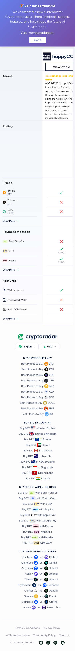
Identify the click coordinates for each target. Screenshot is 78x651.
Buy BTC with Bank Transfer (37, 492)
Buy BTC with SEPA (37, 503)
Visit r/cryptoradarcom (37, 33)
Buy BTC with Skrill (37, 531)
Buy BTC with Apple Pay (37, 514)
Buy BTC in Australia (37, 456)
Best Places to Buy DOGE (37, 402)
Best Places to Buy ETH (37, 369)
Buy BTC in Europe (37, 439)
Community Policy (44, 635)
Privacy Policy (51, 628)
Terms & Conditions (27, 628)
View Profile (61, 67)
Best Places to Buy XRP (37, 380)
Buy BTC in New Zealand (37, 461)
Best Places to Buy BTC (37, 363)
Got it (37, 40)
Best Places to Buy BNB (37, 386)
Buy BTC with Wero (37, 542)
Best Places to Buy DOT (37, 397)
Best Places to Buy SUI (37, 414)
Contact (64, 635)
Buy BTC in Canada (37, 450)
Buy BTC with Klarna (37, 526)
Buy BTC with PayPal (37, 509)
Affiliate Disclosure (18, 635)
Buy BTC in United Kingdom (37, 433)
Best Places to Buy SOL (37, 374)
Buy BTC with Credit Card (37, 498)
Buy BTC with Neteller (37, 537)
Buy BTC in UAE (37, 444)
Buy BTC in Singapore (37, 467)
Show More (9, 220)
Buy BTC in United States (37, 428)
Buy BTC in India (37, 478)
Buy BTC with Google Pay (37, 520)
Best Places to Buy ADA (37, 391)
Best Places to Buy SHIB (37, 408)
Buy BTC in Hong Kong (37, 472)
